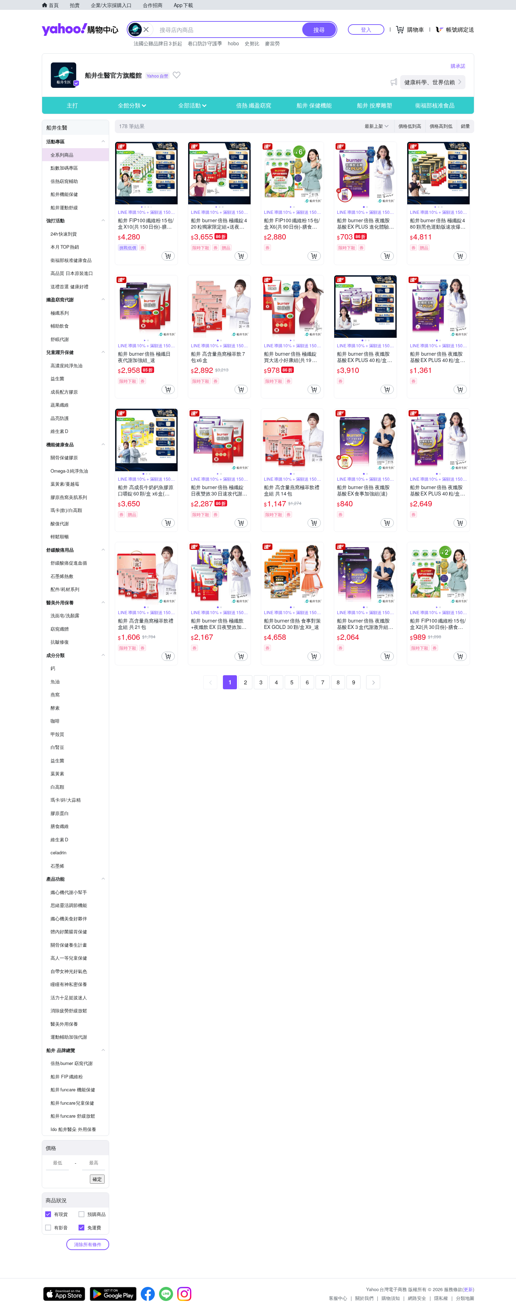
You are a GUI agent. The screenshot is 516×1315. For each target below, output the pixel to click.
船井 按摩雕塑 (374, 105)
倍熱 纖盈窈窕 (253, 105)
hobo (233, 43)
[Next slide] (173, 173)
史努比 (252, 43)
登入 (366, 29)
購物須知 (391, 1298)
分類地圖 (465, 1298)
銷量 (465, 126)
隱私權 (441, 1298)
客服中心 (338, 1298)
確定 (97, 1179)
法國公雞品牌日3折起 (158, 43)
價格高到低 (441, 126)
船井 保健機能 (314, 105)
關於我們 (364, 1298)
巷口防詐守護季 (205, 43)
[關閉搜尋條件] (146, 29)
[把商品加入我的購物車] (168, 256)
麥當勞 (272, 43)
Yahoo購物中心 (80, 29)
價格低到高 (409, 126)
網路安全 (417, 1298)
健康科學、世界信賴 (429, 82)
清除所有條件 (87, 1244)
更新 (468, 1289)
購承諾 (458, 65)
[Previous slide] (119, 173)
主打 (72, 105)
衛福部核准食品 (435, 105)
